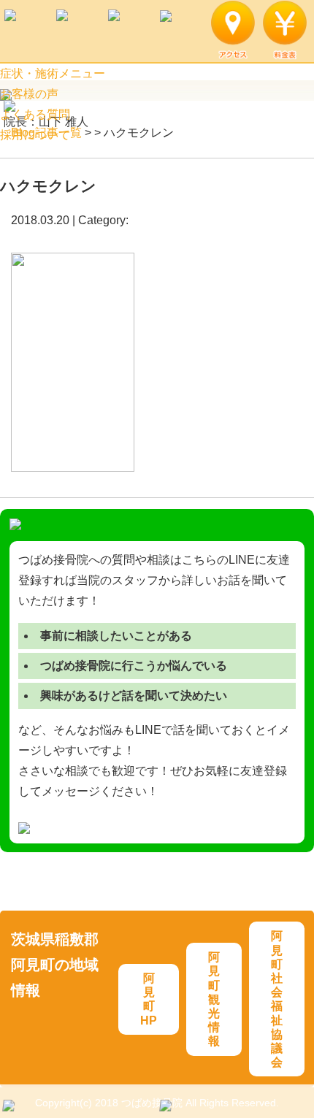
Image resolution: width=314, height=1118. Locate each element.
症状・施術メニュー (52, 73)
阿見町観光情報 (214, 999)
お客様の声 (29, 94)
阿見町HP (148, 999)
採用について (35, 135)
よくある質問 (35, 114)
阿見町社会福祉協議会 (277, 999)
